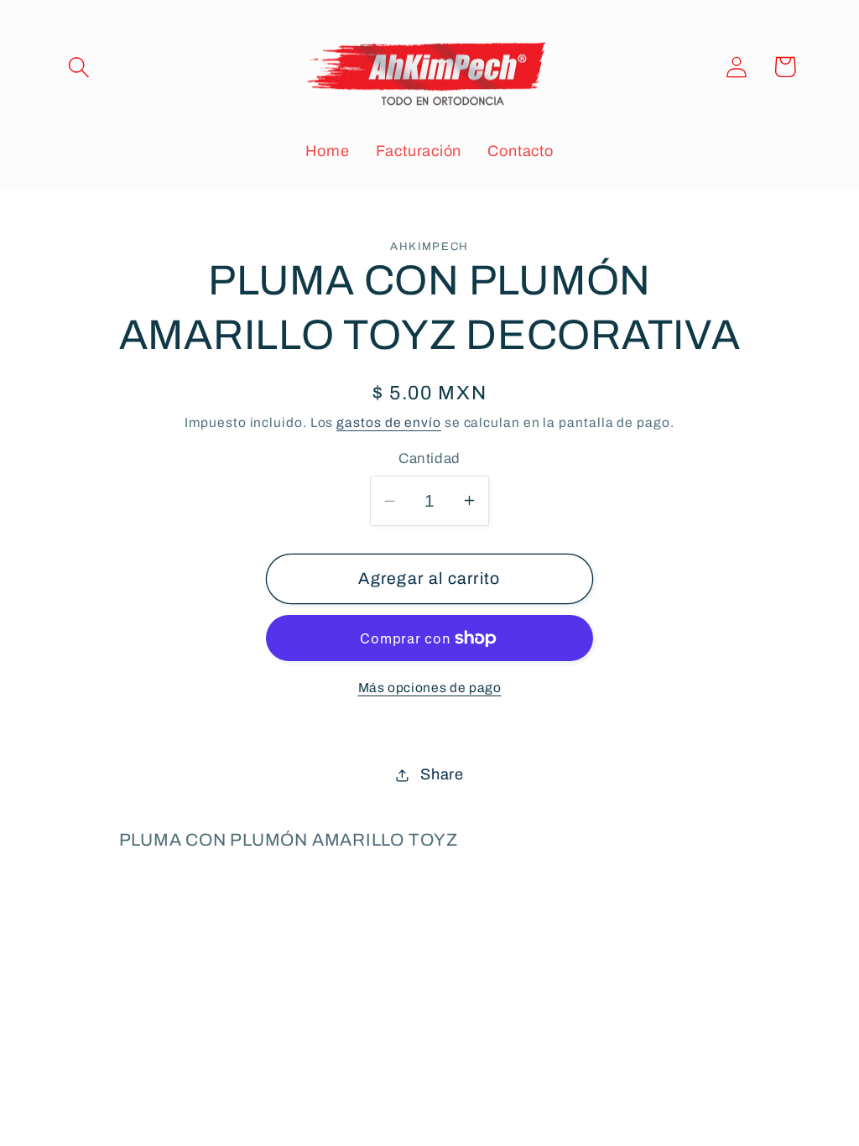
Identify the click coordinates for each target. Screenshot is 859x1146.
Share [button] (442, 774)
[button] (78, 67)
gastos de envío (388, 422)
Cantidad (429, 458)
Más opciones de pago (430, 687)
